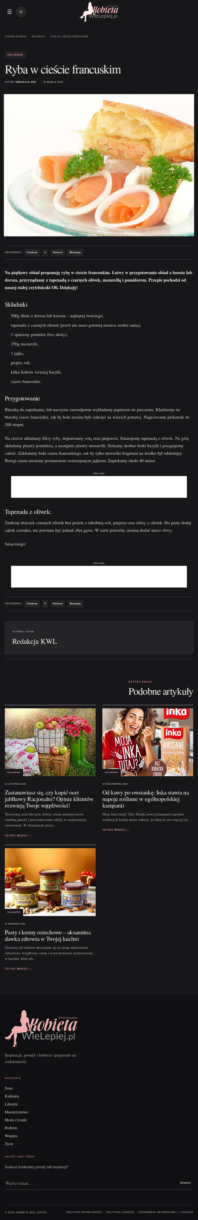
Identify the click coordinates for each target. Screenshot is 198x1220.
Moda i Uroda (15, 1119)
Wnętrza (11, 1135)
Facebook (32, 252)
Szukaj (185, 1183)
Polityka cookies (120, 1212)
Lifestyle (11, 1103)
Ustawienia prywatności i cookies (165, 1212)
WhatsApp (75, 252)
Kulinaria (38, 36)
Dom (9, 1088)
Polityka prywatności (84, 1212)
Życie (9, 1143)
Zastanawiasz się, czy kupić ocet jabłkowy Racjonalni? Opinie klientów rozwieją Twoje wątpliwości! (49, 798)
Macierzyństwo (16, 1111)
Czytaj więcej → (18, 835)
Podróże (11, 1127)
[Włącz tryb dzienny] (21, 11)
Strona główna (16, 36)
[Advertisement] (99, 487)
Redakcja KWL (26, 82)
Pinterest (58, 252)
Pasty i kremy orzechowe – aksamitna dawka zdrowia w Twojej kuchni (48, 935)
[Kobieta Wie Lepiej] (99, 12)
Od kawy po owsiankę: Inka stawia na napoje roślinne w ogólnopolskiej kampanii (145, 798)
